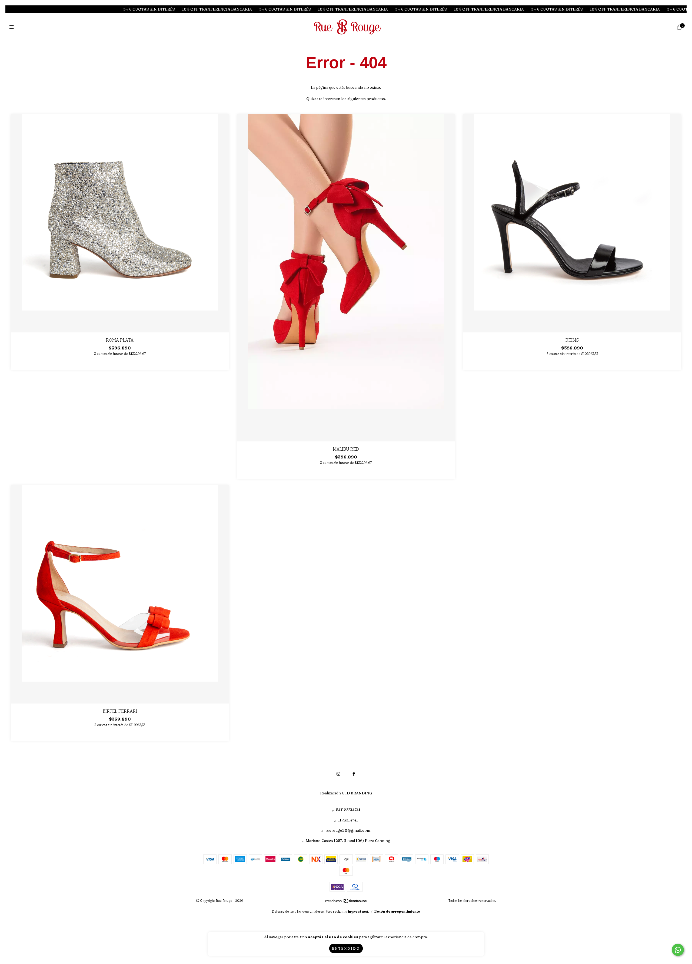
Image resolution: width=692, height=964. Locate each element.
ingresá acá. (358, 911)
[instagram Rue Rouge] (338, 774)
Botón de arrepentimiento (397, 911)
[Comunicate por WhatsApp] (678, 950)
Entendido (346, 948)
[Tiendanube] (346, 902)
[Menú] (12, 27)
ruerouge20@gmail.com (348, 830)
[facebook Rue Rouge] (354, 774)
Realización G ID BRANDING (346, 793)
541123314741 (348, 809)
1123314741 (348, 820)
